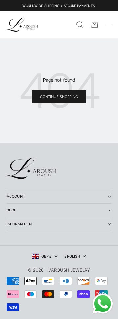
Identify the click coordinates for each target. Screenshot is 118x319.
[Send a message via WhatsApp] (103, 304)
